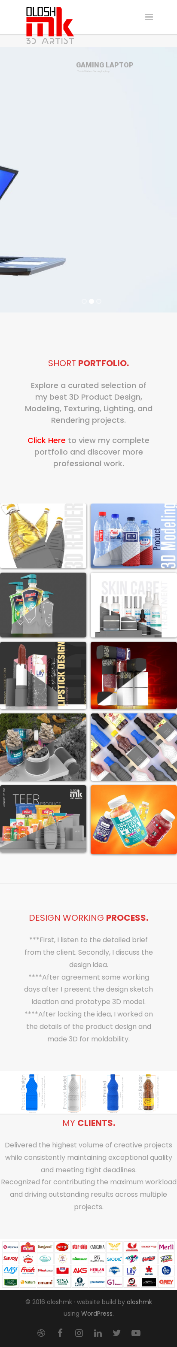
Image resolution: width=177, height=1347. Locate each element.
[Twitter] (116, 1333)
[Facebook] (60, 1333)
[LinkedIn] (98, 1333)
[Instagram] (79, 1333)
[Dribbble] (41, 1333)
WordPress (97, 1313)
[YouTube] (135, 1333)
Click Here (46, 440)
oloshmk (139, 1302)
